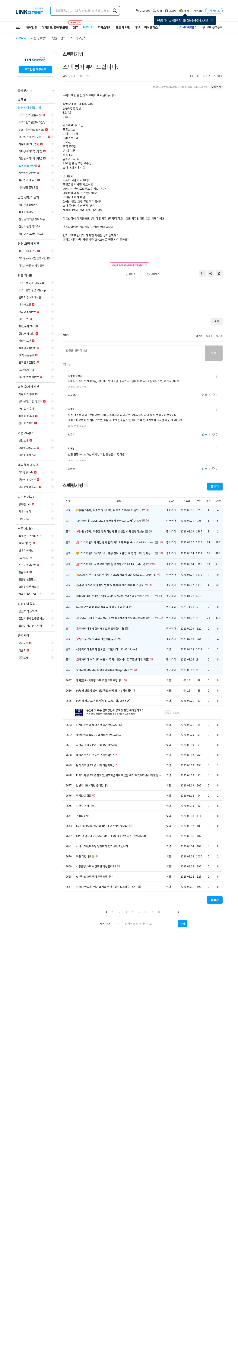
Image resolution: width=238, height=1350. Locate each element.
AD (168, 712)
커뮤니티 (88, 27)
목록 (216, 321)
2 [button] (119, 912)
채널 (137, 27)
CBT (75, 26)
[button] (106, 911)
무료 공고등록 (214, 27)
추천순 (199, 336)
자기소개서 (104, 27)
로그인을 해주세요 (35, 69)
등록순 (209, 336)
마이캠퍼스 (151, 27)
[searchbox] (149, 923)
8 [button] (159, 912)
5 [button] (139, 912)
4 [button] (132, 912)
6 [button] (146, 912)
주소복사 (216, 86)
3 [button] (126, 912)
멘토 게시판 (123, 27)
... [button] (172, 912)
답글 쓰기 (73, 395)
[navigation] (35, 99)
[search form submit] (115, 10)
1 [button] (113, 912)
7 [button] (152, 912)
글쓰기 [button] (215, 486)
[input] (132, 353)
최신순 (219, 336)
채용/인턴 (31, 27)
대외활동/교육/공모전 (55, 27)
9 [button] (165, 912)
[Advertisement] (142, 298)
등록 (213, 353)
